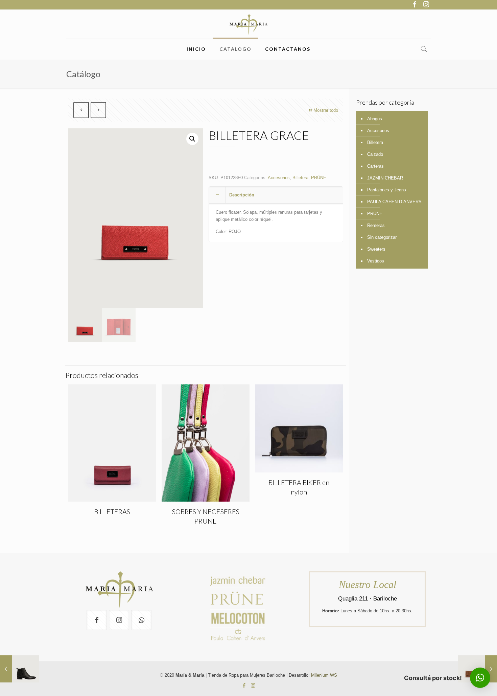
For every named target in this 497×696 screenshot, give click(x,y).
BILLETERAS (112, 511)
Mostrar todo (325, 110)
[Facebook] (414, 4)
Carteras (375, 166)
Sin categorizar (382, 237)
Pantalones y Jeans (386, 189)
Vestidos (375, 260)
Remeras (376, 225)
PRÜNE (318, 177)
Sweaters (376, 249)
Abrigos (374, 118)
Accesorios (279, 177)
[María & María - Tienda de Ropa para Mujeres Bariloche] (249, 24)
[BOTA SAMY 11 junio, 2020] (19, 668)
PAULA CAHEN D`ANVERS (394, 201)
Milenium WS (324, 675)
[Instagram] (426, 4)
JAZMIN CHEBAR (385, 178)
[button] (192, 139)
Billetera (300, 177)
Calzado (375, 154)
